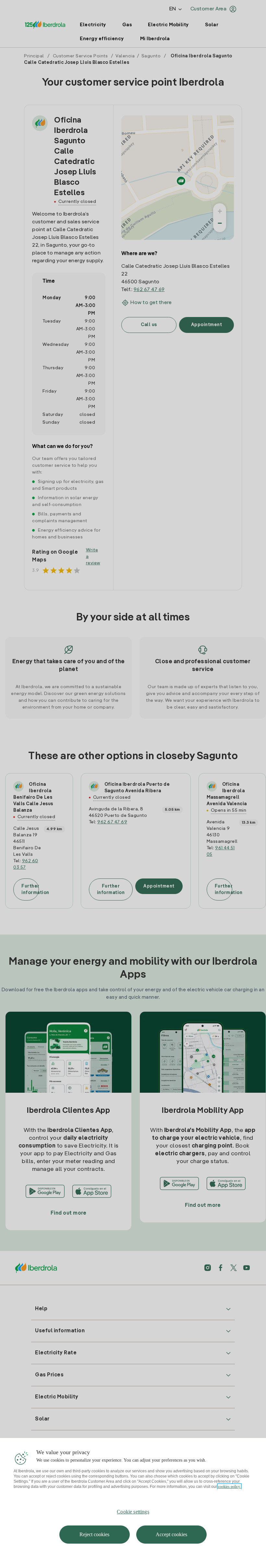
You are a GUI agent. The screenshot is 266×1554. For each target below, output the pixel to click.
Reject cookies (94, 1534)
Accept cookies (171, 1534)
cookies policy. (229, 1486)
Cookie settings (133, 1511)
